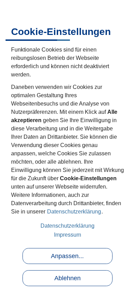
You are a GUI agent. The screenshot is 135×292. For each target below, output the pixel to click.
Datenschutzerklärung (74, 212)
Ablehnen (67, 278)
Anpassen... (67, 256)
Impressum (67, 235)
